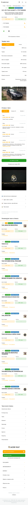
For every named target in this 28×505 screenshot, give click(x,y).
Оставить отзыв (14, 160)
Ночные (20, 44)
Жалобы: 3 (22, 111)
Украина (14, 494)
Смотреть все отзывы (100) (14, 164)
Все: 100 (5, 111)
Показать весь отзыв (6, 146)
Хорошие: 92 (13, 111)
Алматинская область (17, 5)
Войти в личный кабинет (9, 451)
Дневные (8, 44)
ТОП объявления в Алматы (14, 36)
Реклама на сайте (7, 455)
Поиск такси (9, 5)
